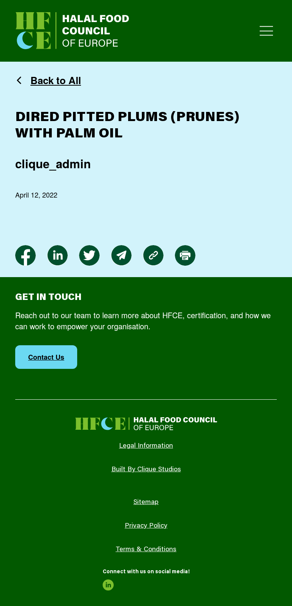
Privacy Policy (146, 526)
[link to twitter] (89, 255)
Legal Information (146, 446)
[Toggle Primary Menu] (266, 31)
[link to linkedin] (57, 255)
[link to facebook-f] (25, 255)
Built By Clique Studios (146, 469)
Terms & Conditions (146, 549)
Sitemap (146, 502)
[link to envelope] (121, 255)
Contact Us (46, 357)
